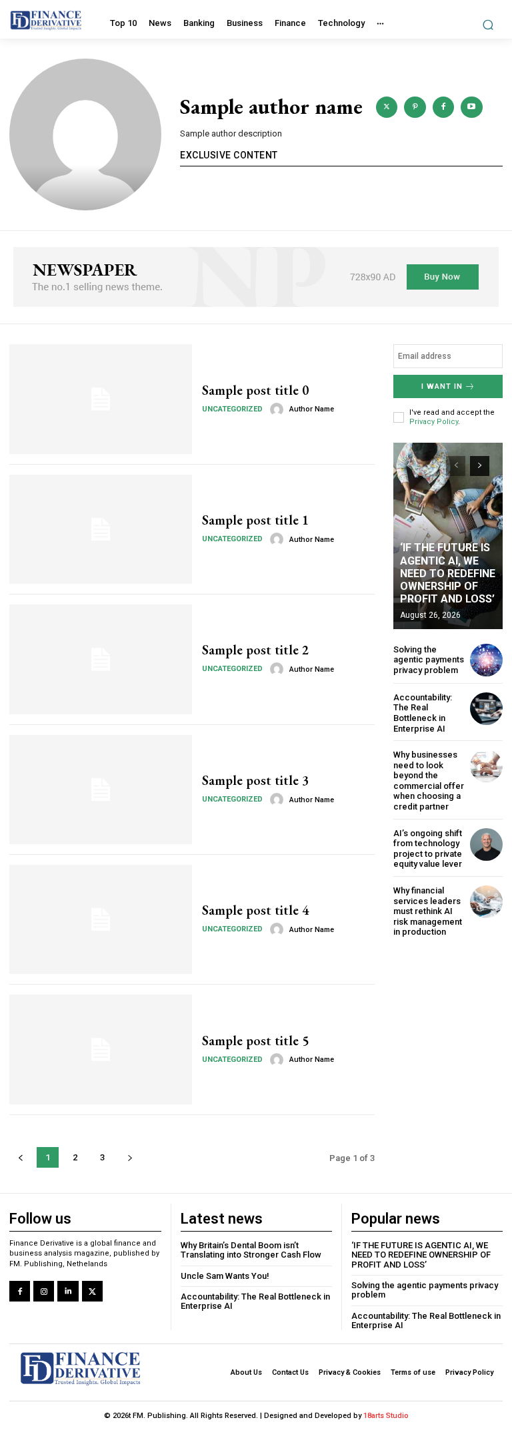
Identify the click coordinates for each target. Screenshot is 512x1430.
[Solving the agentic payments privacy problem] (486, 660)
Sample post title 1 (255, 520)
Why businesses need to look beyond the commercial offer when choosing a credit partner (428, 781)
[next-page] (479, 466)
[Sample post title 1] (100, 529)
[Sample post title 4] (100, 919)
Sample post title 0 (255, 390)
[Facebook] (19, 1291)
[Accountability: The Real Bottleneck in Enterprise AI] (486, 708)
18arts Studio (386, 1415)
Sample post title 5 (255, 1040)
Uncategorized (232, 409)
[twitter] (386, 107)
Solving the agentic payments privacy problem (428, 659)
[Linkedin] (67, 1291)
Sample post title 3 (255, 780)
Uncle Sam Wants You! (225, 1276)
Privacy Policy (433, 421)
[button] (488, 24)
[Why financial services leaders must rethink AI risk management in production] (486, 901)
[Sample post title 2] (100, 659)
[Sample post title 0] (100, 398)
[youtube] (471, 107)
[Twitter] (92, 1291)
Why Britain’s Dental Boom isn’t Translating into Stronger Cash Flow (251, 1250)
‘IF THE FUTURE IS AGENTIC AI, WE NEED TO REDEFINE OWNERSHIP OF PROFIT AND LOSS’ (447, 573)
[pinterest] (414, 107)
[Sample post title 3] (100, 789)
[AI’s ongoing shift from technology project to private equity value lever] (486, 844)
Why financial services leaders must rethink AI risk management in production (427, 911)
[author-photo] (278, 409)
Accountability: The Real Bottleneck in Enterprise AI (422, 713)
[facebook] (443, 107)
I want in (442, 386)
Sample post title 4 (255, 910)
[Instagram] (43, 1291)
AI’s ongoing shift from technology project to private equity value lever (427, 848)
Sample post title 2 (255, 649)
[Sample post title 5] (100, 1049)
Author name (311, 409)
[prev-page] (455, 466)
